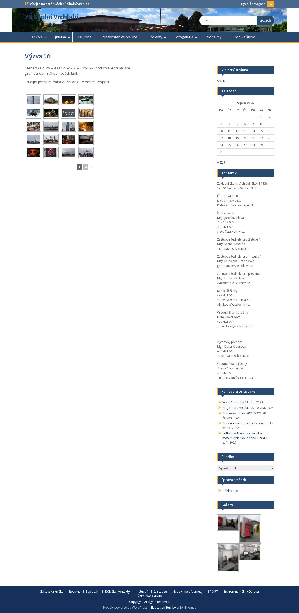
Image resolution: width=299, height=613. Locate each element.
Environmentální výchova (241, 591)
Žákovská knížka (51, 591)
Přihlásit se (230, 491)
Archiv (221, 80)
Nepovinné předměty (187, 591)
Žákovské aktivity (150, 596)
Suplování (92, 591)
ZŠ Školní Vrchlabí (51, 17)
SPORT (213, 591)
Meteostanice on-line (119, 37)
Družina (84, 37)
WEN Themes (186, 607)
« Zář (221, 162)
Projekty (155, 37)
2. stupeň (160, 591)
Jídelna (60, 37)
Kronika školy (243, 37)
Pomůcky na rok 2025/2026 (242, 413)
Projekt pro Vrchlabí (236, 408)
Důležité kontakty (117, 591)
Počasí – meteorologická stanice (245, 423)
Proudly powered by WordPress (125, 607)
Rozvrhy (74, 591)
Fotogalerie (183, 37)
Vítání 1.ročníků (233, 402)
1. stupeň (141, 591)
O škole (36, 37)
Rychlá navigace (253, 4)
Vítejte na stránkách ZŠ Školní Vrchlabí (60, 4)
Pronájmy (213, 37)
